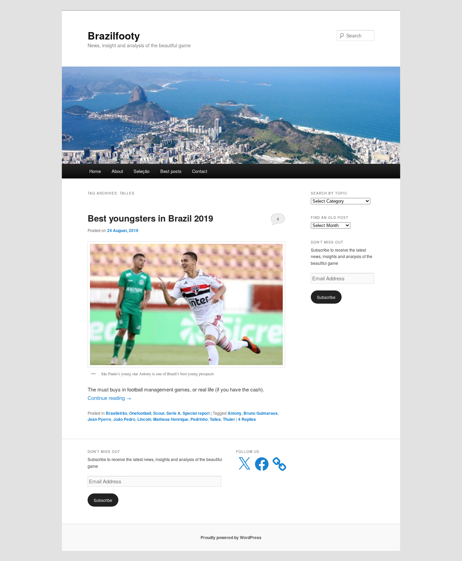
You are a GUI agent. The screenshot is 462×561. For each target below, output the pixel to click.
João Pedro (124, 419)
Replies (247, 419)
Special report (196, 413)
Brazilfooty (114, 35)
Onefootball (140, 413)
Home (95, 171)
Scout (158, 413)
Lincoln (144, 419)
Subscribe (326, 297)
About (117, 171)
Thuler (229, 419)
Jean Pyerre (99, 419)
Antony (234, 413)
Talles (215, 419)
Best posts (171, 171)
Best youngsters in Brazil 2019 (150, 218)
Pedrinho (199, 419)
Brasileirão (116, 413)
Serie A (173, 413)
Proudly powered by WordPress (231, 537)
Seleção (141, 171)
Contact (199, 171)
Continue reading (109, 397)
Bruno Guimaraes (261, 413)
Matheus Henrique (170, 419)
